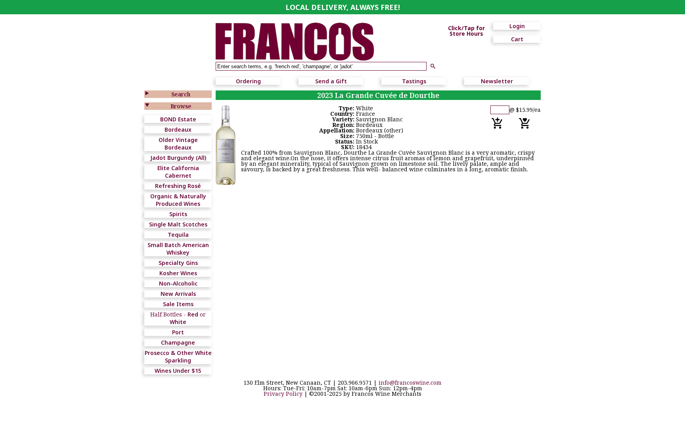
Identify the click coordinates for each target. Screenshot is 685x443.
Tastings (414, 81)
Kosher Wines (178, 273)
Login (517, 26)
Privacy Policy (283, 393)
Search (180, 94)
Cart (517, 39)
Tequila (178, 234)
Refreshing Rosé (178, 186)
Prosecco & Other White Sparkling (178, 356)
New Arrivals (178, 293)
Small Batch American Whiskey (178, 248)
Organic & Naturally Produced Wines (178, 199)
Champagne (178, 342)
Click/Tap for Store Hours (466, 30)
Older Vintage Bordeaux (178, 143)
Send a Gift (331, 81)
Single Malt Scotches (178, 224)
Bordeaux (178, 129)
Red (193, 314)
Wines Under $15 (178, 370)
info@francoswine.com (410, 382)
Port (178, 332)
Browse (180, 106)
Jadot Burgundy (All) (178, 157)
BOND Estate (178, 119)
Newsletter (497, 81)
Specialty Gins (178, 263)
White (178, 322)
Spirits (178, 214)
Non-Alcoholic (178, 283)
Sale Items (178, 304)
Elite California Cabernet (178, 171)
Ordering (248, 81)
